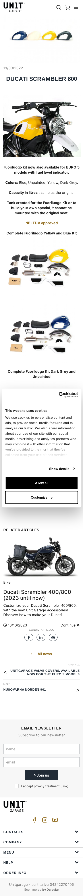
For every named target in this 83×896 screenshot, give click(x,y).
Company (12, 842)
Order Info (15, 873)
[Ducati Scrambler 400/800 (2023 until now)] (41, 557)
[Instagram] (44, 821)
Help (8, 862)
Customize (39, 497)
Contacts (13, 832)
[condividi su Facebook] (28, 636)
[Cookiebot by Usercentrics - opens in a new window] (59, 395)
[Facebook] (33, 821)
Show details (59, 469)
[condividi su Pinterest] (53, 636)
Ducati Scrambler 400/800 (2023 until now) (37, 595)
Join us (42, 775)
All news (44, 654)
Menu (8, 852)
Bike (6, 582)
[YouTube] (54, 821)
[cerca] (58, 7)
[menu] (76, 7)
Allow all (41, 483)
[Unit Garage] (14, 7)
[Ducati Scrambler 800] (41, 36)
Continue (68, 625)
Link (64, 786)
